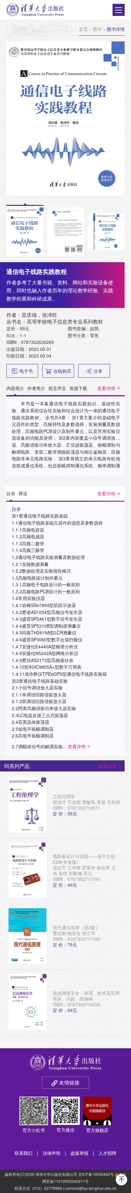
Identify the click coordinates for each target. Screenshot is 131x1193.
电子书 (26, 371)
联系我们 (23, 1153)
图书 (97, 29)
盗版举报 (79, 1153)
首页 (83, 29)
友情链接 (69, 1082)
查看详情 (106, 388)
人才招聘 (107, 1153)
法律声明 (51, 1153)
